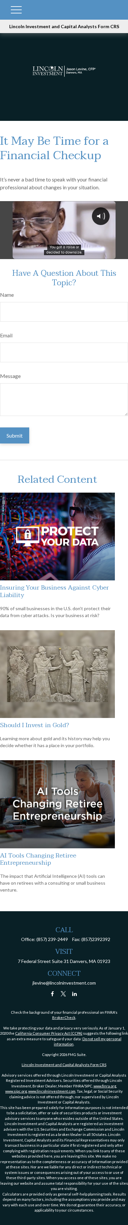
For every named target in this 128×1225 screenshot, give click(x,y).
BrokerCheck (63, 1017)
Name (7, 295)
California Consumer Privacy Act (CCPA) (48, 1033)
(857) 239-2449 (52, 939)
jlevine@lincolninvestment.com (64, 983)
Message (10, 376)
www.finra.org (105, 1086)
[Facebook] (52, 993)
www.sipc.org (16, 1091)
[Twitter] (63, 993)
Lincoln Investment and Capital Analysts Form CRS (64, 26)
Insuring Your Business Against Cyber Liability (54, 591)
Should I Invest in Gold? (34, 725)
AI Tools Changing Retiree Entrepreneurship (38, 859)
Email (6, 335)
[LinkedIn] (74, 993)
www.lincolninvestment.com (51, 1091)
